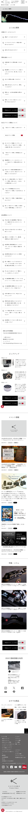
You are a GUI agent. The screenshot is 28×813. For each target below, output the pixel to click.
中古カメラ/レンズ (5, 740)
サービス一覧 (4, 736)
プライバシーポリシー (19, 755)
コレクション (17, 738)
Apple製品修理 (5, 757)
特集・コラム (17, 744)
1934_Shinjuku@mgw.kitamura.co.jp (12, 343)
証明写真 (3, 755)
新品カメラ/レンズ (5, 738)
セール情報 (17, 742)
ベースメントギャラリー (6, 749)
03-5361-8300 (10, 339)
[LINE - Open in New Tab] (14, 692)
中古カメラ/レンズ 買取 (6, 742)
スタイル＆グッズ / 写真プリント (8, 752)
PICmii (3, 759)
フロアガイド (17, 750)
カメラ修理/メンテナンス (7, 747)
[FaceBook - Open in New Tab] (22, 688)
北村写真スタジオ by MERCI (7, 761)
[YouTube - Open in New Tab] (5, 692)
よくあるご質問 (18, 753)
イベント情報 (17, 740)
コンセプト (17, 736)
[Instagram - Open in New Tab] (5, 688)
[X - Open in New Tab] (14, 688)
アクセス (17, 751)
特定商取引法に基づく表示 (20, 757)
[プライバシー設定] (2, 810)
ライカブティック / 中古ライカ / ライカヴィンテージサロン (8, 745)
